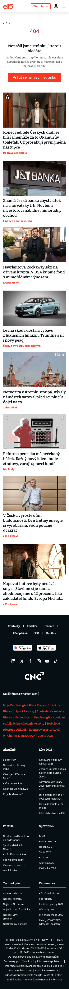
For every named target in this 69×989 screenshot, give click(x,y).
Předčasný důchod (49, 893)
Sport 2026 (46, 826)
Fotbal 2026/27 (47, 841)
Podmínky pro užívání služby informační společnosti (33, 961)
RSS (36, 633)
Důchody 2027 (47, 909)
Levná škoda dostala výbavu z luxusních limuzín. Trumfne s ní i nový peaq (33, 335)
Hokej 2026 (45, 846)
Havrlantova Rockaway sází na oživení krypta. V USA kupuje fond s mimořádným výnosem (34, 272)
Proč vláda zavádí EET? (16, 854)
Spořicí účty (45, 898)
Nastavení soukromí (20, 970)
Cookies (57, 965)
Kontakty (14, 626)
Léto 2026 (45, 749)
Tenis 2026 (45, 852)
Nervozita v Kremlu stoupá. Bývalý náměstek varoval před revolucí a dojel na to (34, 397)
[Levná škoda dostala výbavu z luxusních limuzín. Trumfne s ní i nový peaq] (34, 308)
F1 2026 (43, 857)
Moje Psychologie (14, 705)
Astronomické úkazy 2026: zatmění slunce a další (52, 785)
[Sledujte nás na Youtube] (47, 661)
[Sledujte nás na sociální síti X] (22, 661)
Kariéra (51, 633)
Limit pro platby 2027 (51, 904)
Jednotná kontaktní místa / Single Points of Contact (33, 975)
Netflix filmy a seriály (15, 924)
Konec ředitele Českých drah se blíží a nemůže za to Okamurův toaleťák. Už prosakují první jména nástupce (34, 139)
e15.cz (6, 23)
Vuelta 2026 (45, 735)
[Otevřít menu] (63, 6)
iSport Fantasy (24, 711)
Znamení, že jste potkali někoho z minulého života (52, 772)
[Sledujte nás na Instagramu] (39, 661)
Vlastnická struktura (46, 970)
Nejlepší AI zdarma (13, 904)
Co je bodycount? (13, 794)
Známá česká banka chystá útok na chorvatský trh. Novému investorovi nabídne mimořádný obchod (32, 208)
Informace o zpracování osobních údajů (27, 965)
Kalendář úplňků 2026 (15, 788)
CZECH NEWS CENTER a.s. (48, 940)
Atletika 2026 (46, 862)
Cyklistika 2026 (47, 868)
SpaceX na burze (12, 893)
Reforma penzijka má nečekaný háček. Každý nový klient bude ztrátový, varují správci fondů (31, 458)
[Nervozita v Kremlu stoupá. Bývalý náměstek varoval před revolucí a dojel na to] (34, 369)
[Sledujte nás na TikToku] (56, 661)
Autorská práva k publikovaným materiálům (33, 956)
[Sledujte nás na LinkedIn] (13, 661)
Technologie (11, 883)
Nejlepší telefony (12, 898)
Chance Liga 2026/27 (21, 735)
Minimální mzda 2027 (51, 914)
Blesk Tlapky (37, 705)
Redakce (32, 626)
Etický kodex (14, 979)
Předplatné (20, 633)
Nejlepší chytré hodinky (16, 909)
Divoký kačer (10, 870)
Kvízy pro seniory (13, 783)
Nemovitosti (23, 717)
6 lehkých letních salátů (52, 813)
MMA (42, 836)
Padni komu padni (13, 859)
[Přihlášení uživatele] (56, 6)
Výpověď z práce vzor (15, 865)
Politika (8, 826)
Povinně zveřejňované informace (43, 979)
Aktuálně (9, 749)
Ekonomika (47, 883)
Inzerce (49, 626)
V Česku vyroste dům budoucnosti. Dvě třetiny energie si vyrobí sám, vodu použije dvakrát (33, 523)
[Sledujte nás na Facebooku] (30, 661)
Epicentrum (9, 759)
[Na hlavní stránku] (8, 6)
